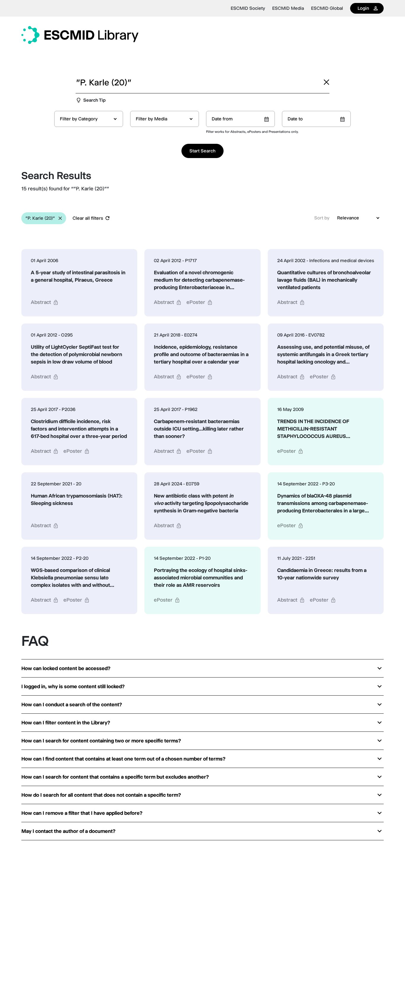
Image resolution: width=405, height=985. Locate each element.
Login (363, 8)
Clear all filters (88, 218)
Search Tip (94, 100)
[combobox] (88, 119)
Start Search (202, 151)
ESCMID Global (327, 8)
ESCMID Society (248, 8)
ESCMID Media (288, 8)
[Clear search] (326, 82)
